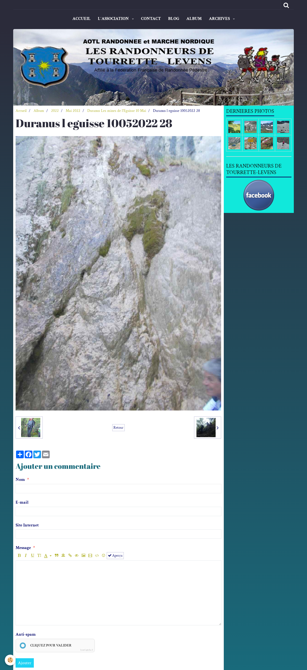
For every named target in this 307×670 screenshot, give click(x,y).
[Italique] (25, 555)
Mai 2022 (73, 110)
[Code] (96, 555)
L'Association (114, 18)
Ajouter (24, 663)
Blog (173, 18)
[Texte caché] (76, 555)
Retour (118, 427)
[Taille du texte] (39, 555)
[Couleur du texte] (48, 555)
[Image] (83, 555)
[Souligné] (32, 555)
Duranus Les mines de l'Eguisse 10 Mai (116, 110)
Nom (20, 479)
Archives (220, 18)
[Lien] (69, 555)
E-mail (22, 502)
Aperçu (117, 555)
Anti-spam (26, 634)
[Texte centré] (63, 555)
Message (23, 547)
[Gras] (19, 555)
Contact (151, 18)
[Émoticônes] (103, 555)
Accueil (81, 18)
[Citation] (56, 555)
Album (194, 18)
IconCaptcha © (86, 649)
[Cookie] (10, 660)
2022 (55, 110)
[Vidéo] (90, 555)
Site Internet (27, 525)
